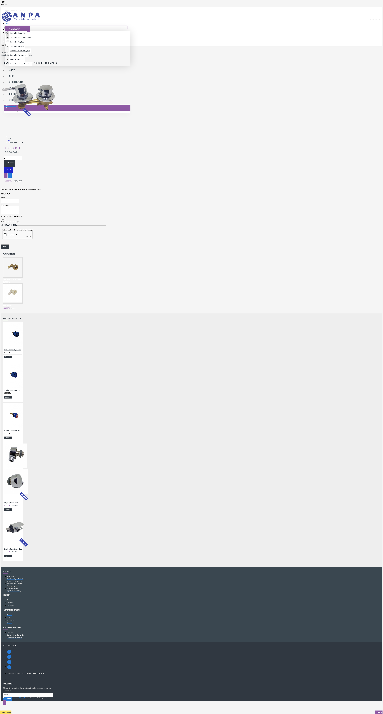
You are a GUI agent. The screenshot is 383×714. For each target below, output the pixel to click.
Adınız (3, 198)
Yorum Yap (18, 181)
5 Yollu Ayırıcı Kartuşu (12, 390)
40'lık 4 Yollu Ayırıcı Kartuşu (13, 350)
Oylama (3, 219)
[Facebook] (9, 652)
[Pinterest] (9, 667)
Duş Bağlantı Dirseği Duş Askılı (13, 549)
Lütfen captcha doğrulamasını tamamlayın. (18, 230)
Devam (4, 246)
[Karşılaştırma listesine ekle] (10, 175)
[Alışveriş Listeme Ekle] (5, 175)
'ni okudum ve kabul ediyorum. (26, 698)
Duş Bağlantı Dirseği (11, 503)
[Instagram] (9, 657)
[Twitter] (9, 662)
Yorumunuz (5, 205)
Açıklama (8, 181)
